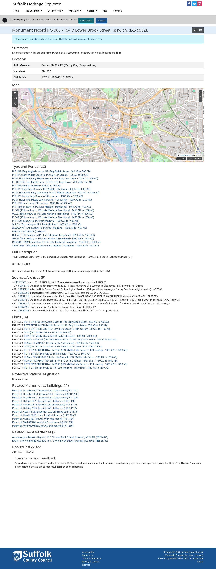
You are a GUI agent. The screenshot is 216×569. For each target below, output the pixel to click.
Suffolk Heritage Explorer (37, 4)
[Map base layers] (15, 98)
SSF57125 (23, 300)
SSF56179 (23, 285)
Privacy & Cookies (90, 561)
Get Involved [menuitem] (55, 10)
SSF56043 (23, 310)
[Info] (15, 103)
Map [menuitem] (105, 10)
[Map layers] (15, 93)
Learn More (86, 20)
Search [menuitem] (91, 10)
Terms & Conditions (91, 558)
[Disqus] (108, 510)
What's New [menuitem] (75, 10)
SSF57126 (23, 303)
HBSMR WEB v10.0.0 (180, 558)
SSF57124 (23, 296)
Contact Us (87, 555)
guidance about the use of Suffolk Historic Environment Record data (66, 39)
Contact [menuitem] (117, 10)
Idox (191, 555)
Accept (101, 20)
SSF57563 (20, 282)
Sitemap (86, 565)
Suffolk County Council (192, 552)
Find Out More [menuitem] (32, 10)
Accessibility (88, 552)
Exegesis (180, 555)
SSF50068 (23, 292)
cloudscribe (197, 558)
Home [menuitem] (16, 10)
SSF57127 (23, 307)
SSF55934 (23, 289)
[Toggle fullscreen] (200, 92)
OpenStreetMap (185, 155)
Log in (200, 561)
